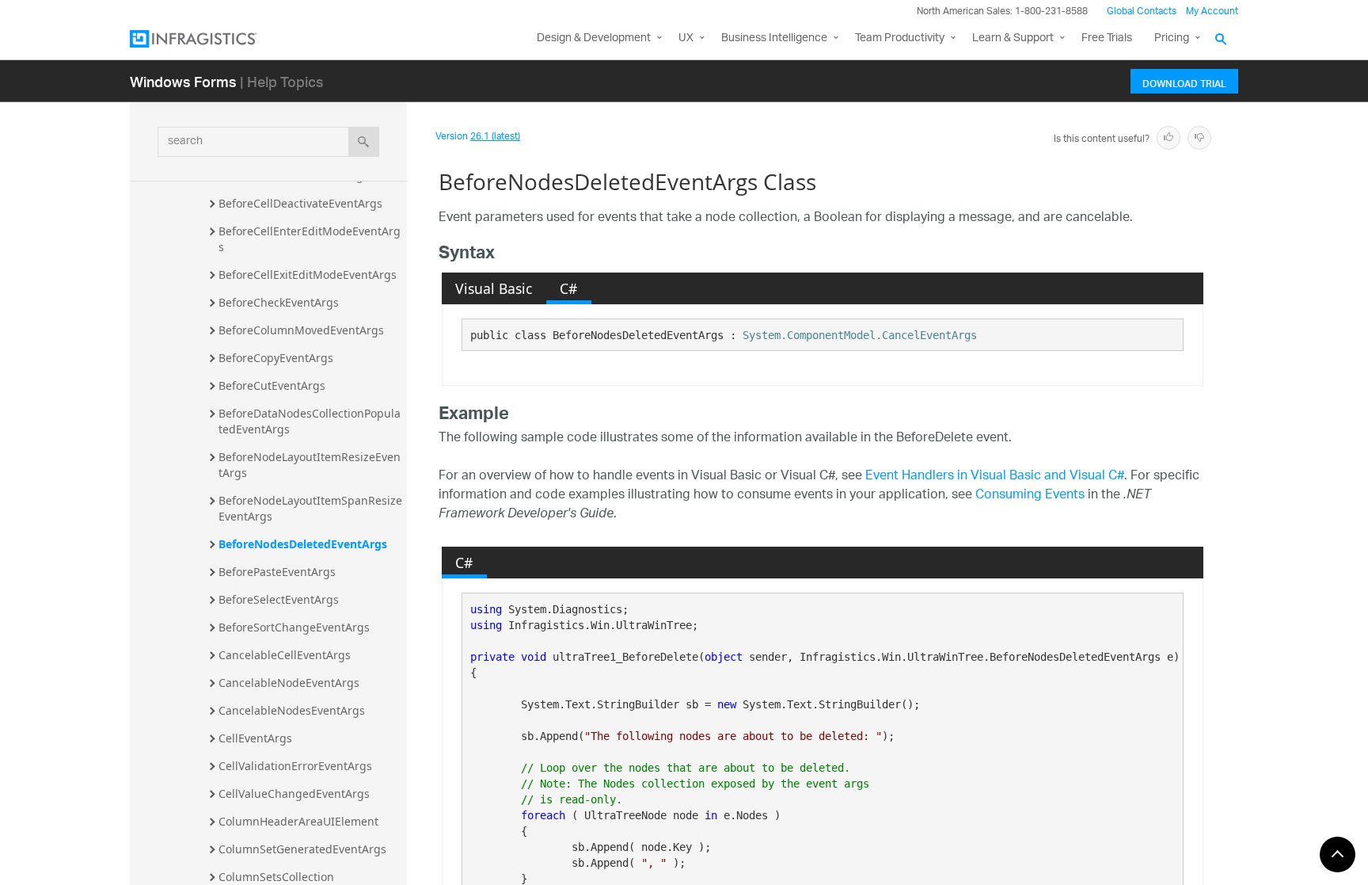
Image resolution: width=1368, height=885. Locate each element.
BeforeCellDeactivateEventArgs (300, 203)
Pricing (1171, 38)
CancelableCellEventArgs (284, 654)
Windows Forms (183, 81)
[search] (363, 142)
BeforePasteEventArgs (277, 571)
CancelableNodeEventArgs (288, 682)
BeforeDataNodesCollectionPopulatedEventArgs (309, 421)
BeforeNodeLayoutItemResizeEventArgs (309, 464)
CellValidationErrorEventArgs (295, 765)
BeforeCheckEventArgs (278, 302)
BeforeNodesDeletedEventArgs (302, 543)
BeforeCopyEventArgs (275, 357)
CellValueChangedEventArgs (294, 793)
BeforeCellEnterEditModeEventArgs (309, 238)
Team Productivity (899, 38)
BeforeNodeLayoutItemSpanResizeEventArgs (310, 508)
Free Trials (1106, 38)
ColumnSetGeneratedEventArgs (302, 848)
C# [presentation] (568, 288)
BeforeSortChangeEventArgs (294, 627)
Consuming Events (1030, 496)
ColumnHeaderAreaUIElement (298, 821)
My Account (1212, 11)
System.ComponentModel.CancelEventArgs (860, 335)
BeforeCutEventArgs (271, 385)
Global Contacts (1141, 11)
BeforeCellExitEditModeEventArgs (307, 274)
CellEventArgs (255, 738)
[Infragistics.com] (209, 39)
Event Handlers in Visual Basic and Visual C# (994, 476)
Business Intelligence (774, 38)
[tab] (494, 288)
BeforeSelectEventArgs (278, 599)
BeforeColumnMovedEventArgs (301, 330)
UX (686, 38)
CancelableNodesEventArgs (291, 710)
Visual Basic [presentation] (493, 288)
